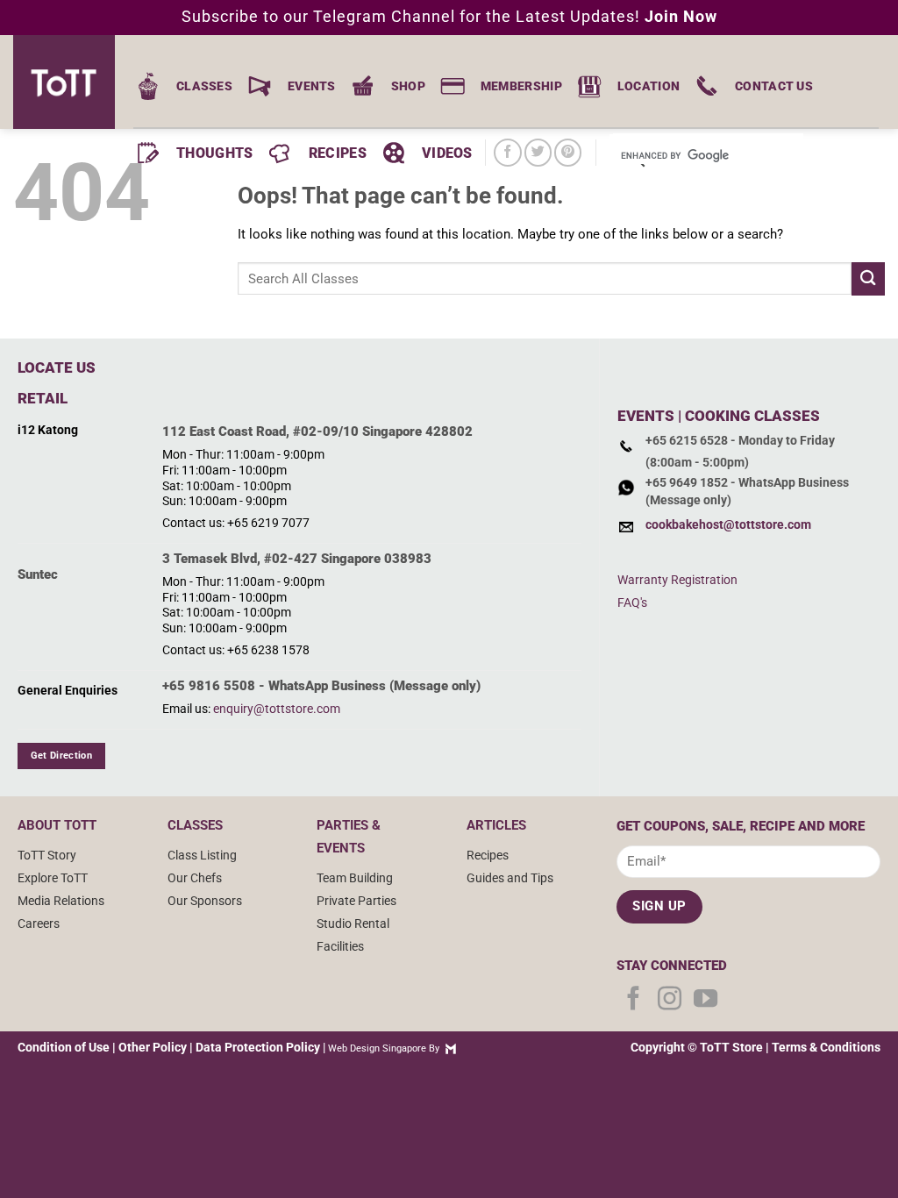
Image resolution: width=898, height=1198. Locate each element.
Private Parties (356, 901)
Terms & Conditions (826, 1047)
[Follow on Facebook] (507, 152)
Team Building (355, 878)
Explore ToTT (53, 878)
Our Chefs (194, 878)
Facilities (340, 946)
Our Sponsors (204, 901)
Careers (39, 923)
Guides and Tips (510, 878)
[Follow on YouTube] (705, 1000)
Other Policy (152, 1047)
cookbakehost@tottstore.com (728, 524)
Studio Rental (353, 923)
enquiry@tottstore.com (276, 709)
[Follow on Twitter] (538, 152)
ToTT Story (47, 855)
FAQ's (632, 602)
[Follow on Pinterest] (567, 152)
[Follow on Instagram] (669, 1000)
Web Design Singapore (377, 1048)
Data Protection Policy (258, 1047)
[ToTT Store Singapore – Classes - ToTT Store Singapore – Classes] (70, 82)
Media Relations (61, 901)
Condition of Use (64, 1047)
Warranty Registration (677, 580)
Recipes (488, 855)
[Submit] (868, 278)
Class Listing (202, 855)
